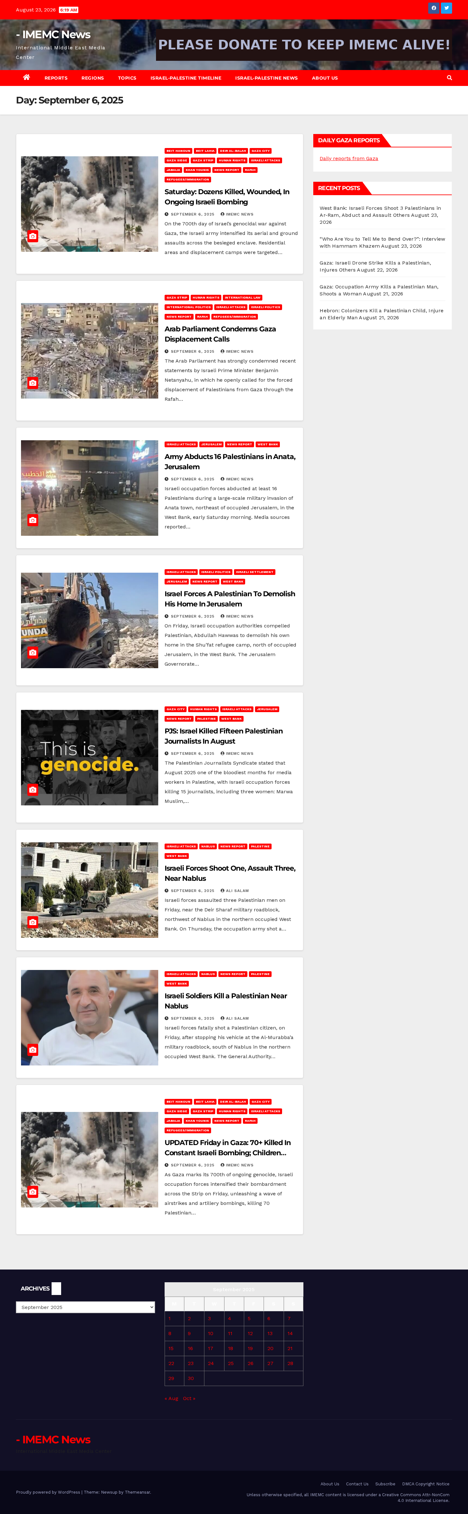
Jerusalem (211, 444)
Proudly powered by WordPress (49, 1492)
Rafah (250, 170)
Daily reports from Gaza (349, 158)
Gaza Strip (203, 160)
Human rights (232, 160)
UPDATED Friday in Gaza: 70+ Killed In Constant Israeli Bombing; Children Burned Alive (228, 1152)
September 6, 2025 (193, 214)
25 (231, 1363)
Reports (56, 78)
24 (211, 1363)
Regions (93, 78)
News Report (226, 170)
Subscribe (385, 1484)
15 (171, 1348)
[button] (449, 78)
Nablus (208, 846)
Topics (127, 78)
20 (270, 1348)
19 (250, 1348)
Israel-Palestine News (266, 78)
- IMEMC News (53, 34)
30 (191, 1378)
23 (191, 1363)
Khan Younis (197, 170)
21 (290, 1348)
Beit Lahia (205, 150)
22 (171, 1363)
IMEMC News (240, 214)
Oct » (189, 1398)
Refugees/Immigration (188, 179)
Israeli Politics (265, 307)
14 (290, 1333)
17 (210, 1348)
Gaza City (261, 150)
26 (250, 1363)
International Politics (189, 307)
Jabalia (173, 170)
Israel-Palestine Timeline (186, 78)
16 (190, 1348)
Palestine (206, 718)
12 (250, 1333)
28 (290, 1363)
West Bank (268, 444)
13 (270, 1333)
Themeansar (137, 1492)
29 (171, 1378)
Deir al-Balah (233, 150)
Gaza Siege (177, 160)
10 (210, 1333)
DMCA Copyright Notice (426, 1484)
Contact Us (357, 1484)
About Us (325, 78)
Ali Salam (237, 890)
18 (230, 1348)
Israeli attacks (265, 160)
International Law (242, 297)
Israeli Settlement (254, 572)
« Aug (171, 1398)
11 (230, 1333)
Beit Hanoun (178, 150)
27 (270, 1363)
